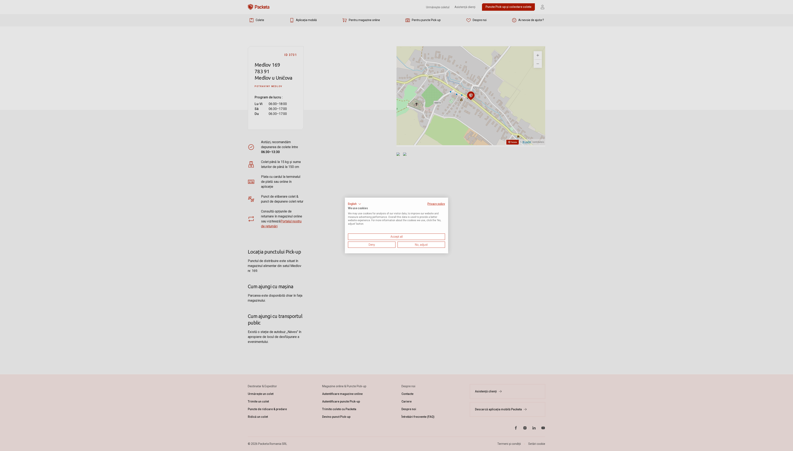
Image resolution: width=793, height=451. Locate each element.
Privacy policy (436, 203)
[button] (354, 204)
